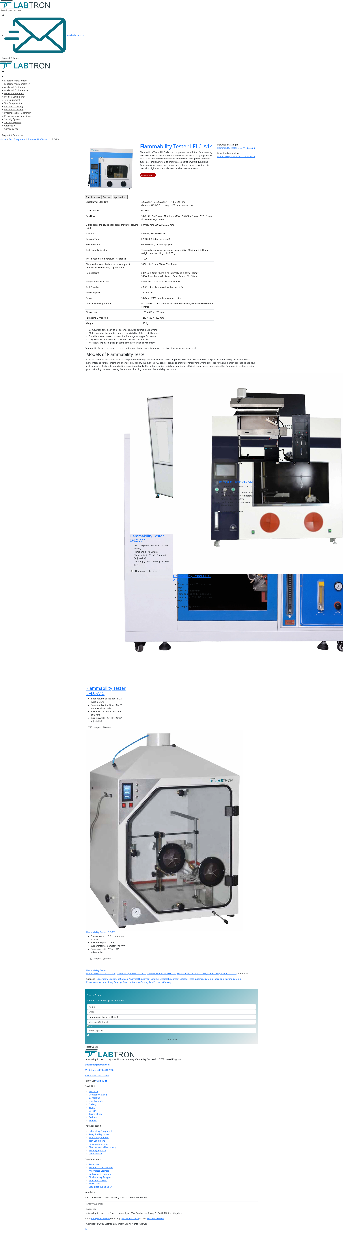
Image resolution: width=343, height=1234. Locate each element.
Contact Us (94, 1101)
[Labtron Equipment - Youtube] (106, 1083)
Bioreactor (94, 1186)
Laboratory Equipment (15, 80)
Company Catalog (98, 1097)
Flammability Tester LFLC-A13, (192, 973)
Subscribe (91, 1212)
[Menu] (22, 135)
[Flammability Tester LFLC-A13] (270, 426)
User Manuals (96, 1104)
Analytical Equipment (15, 87)
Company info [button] (11, 128)
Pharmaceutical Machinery (17, 112)
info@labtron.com (75, 35)
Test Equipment (12, 99)
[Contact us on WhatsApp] (86, 1232)
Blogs (92, 1110)
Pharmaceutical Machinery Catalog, (104, 982)
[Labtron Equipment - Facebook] (96, 1083)
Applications (120, 197)
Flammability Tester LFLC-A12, (222, 973)
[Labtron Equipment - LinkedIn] (101, 1083)
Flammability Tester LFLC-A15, (101, 973)
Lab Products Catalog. (160, 982)
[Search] (3, 14)
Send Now (171, 1039)
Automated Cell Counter (101, 1170)
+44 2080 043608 (97, 1078)
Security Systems (12, 119)
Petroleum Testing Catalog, (227, 978)
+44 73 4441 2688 (99, 1073)
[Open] (3, 71)
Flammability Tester (38, 139)
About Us (93, 1094)
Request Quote (148, 175)
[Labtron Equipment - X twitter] (103, 1083)
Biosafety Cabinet (98, 1183)
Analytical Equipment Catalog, (144, 978)
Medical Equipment (14, 93)
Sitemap (93, 1123)
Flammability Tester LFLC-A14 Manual (236, 156)
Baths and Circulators (100, 1177)
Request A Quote (10, 58)
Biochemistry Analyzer (100, 1180)
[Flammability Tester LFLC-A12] (164, 830)
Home (3, 139)
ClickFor (88, 1048)
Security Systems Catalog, (136, 982)
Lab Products (95, 1156)
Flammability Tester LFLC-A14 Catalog (236, 147)
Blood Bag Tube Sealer (100, 1190)
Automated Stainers (99, 1174)
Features (106, 197)
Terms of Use (95, 1117)
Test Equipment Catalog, (201, 978)
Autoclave (94, 1167)
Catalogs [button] (8, 125)
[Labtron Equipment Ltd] (25, 3)
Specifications (93, 197)
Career (92, 1113)
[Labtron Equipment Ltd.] (109, 1056)
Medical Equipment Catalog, (174, 978)
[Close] (2, 76)
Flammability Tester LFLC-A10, (162, 973)
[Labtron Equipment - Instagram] (98, 1083)
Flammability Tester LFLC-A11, (131, 973)
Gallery (92, 1107)
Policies (93, 1120)
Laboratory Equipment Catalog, (112, 978)
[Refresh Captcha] (88, 1034)
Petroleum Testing (13, 106)
